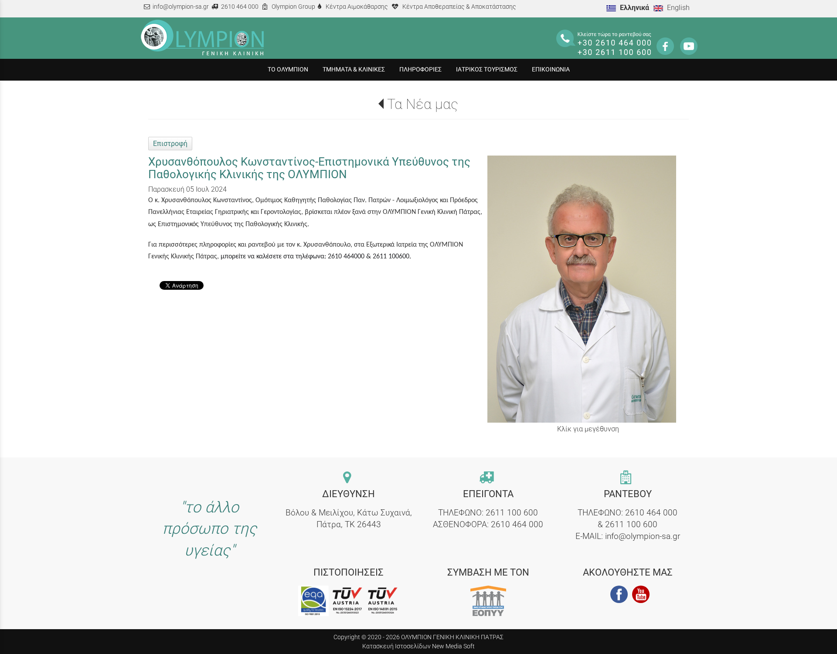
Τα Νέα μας (422, 104)
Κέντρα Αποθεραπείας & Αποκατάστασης (459, 6)
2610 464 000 (240, 6)
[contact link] (349, 478)
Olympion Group (293, 6)
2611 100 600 (512, 513)
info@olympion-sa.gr (181, 6)
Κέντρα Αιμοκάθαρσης (357, 6)
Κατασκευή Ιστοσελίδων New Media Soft (418, 646)
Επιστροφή (170, 143)
